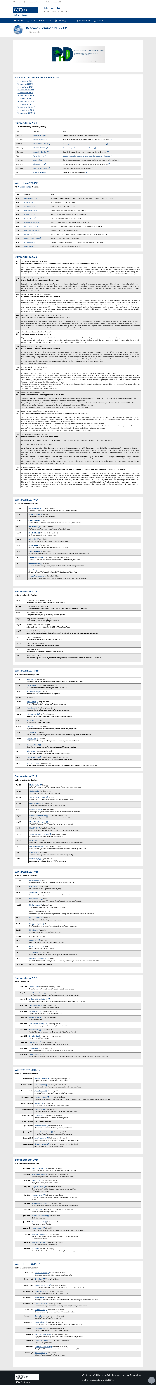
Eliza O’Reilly (33, 828)
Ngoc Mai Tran (39, 1091)
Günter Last (33, 940)
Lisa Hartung (33, 1048)
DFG (71, 20)
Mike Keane (31, 751)
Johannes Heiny (32, 763)
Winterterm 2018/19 (26, 95)
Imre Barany (36, 1209)
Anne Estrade (34, 1030)
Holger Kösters (37, 1228)
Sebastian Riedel (33, 745)
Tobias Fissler (40, 1297)
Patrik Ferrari (29, 218)
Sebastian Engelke (39, 152)
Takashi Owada (38, 156)
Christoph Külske (40, 1097)
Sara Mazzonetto (40, 1138)
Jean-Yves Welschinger (37, 1024)
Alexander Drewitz (38, 1234)
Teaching (62, 20)
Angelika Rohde (38, 1187)
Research (47, 20)
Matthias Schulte (30, 226)
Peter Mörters (34, 880)
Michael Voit (28, 234)
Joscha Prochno (34, 1011)
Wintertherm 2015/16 (26, 113)
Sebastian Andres (40, 1079)
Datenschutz (135, 1375)
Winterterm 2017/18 (26, 101)
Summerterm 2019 (25, 93)
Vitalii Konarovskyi (33, 692)
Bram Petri (39, 1279)
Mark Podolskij (40, 1322)
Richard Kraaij (40, 1304)
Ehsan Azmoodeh (38, 1222)
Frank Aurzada (34, 918)
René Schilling (34, 1017)
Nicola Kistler (39, 1291)
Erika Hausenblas (30, 222)
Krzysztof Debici (38, 172)
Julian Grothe (39, 1109)
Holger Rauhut (29, 198)
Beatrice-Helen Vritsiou (37, 816)
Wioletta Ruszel (32, 714)
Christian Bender (35, 1036)
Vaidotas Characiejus (42, 1334)
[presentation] (38, 352)
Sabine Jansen (40, 1316)
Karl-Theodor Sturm (36, 993)
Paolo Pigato (33, 840)
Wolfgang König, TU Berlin (38, 999)
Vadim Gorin (28, 206)
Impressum (120, 1375)
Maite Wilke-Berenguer (37, 822)
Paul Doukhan (34, 1042)
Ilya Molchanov (34, 810)
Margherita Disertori (39, 1203)
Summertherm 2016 (26, 110)
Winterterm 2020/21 (26, 84)
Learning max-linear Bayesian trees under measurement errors (84, 144)
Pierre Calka (36, 1181)
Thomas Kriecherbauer (37, 797)
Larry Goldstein (29, 242)
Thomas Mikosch (33, 757)
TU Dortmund (23, 187)
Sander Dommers (41, 1273)
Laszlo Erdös (28, 214)
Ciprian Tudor (34, 791)
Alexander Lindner (35, 946)
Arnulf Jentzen (40, 1353)
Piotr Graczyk (31, 702)
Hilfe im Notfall (103, 1375)
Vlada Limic (31, 708)
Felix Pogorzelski (30, 210)
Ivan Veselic (33, 887)
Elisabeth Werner (40, 1144)
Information (84, 20)
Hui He (34, 1249)
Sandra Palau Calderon (42, 1132)
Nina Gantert (29, 202)
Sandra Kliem (34, 987)
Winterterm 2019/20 (26, 90)
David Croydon (39, 1085)
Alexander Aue (38, 164)
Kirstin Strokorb (39, 140)
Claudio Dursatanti (41, 1285)
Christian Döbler (35, 803)
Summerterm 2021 (25, 81)
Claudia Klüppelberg (40, 144)
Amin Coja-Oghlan (30, 230)
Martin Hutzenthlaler (39, 1174)
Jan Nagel (37, 1103)
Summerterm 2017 (25, 104)
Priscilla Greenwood (36, 846)
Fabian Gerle (39, 1328)
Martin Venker (34, 785)
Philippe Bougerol (35, 924)
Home (20, 20)
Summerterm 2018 (25, 98)
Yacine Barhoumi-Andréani (39, 834)
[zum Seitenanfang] (151, 1380)
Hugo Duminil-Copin (31, 238)
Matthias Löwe (40, 1310)
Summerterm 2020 (25, 87)
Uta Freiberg (28, 246)
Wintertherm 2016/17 (26, 107)
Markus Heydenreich (39, 1216)
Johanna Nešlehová (40, 168)
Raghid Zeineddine (41, 1341)
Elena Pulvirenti (34, 1005)
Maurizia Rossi (37, 1195)
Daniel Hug (33, 853)
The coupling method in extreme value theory (78, 148)
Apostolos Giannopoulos (37, 959)
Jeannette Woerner (38, 1168)
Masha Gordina (34, 905)
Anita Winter (33, 893)
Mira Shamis (33, 930)
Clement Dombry (39, 148)
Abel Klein (30, 679)
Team (32, 20)
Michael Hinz (31, 739)
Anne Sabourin (38, 160)
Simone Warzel (34, 952)
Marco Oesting (38, 136)
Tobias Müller (32, 685)
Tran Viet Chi (31, 726)
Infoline (88, 1375)
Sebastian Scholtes (38, 1243)
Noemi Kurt (31, 720)
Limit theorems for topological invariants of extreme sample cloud (86, 156)
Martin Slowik (32, 732)
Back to (100, 20)
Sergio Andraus (34, 899)
